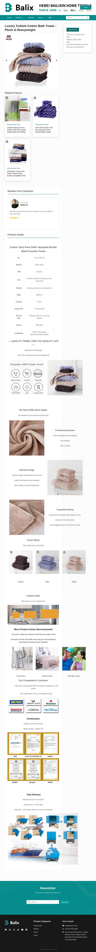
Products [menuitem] (19, 17)
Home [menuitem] (9, 17)
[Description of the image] (31, 60)
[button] (6, 60)
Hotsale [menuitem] (31, 17)
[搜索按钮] (87, 17)
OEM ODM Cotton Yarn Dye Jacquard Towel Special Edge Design (44, 130)
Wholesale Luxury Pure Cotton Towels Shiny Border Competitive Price (16, 173)
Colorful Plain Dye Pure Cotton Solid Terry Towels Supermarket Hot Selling (16, 130)
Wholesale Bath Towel (13, 124)
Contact (85, 7)
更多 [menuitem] (50, 17)
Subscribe (64, 924)
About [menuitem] (40, 17)
